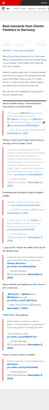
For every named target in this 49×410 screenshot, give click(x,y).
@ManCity (38, 119)
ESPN (14, 3)
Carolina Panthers (16, 59)
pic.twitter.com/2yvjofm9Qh (26, 205)
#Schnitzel (12, 364)
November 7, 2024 (17, 308)
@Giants (26, 113)
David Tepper (35, 59)
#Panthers (21, 263)
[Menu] (3, 3)
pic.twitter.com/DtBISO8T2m (22, 336)
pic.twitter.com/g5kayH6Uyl (21, 266)
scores (44, 3)
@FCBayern (13, 119)
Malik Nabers (9, 314)
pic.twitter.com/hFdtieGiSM (20, 229)
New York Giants (37, 56)
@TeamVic (13, 294)
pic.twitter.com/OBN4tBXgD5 (24, 125)
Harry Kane (38, 284)
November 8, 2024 (17, 133)
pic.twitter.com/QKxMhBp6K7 (28, 174)
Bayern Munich (15, 56)
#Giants (35, 220)
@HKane (26, 294)
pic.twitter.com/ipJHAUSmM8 (22, 367)
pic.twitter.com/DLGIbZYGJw (22, 300)
